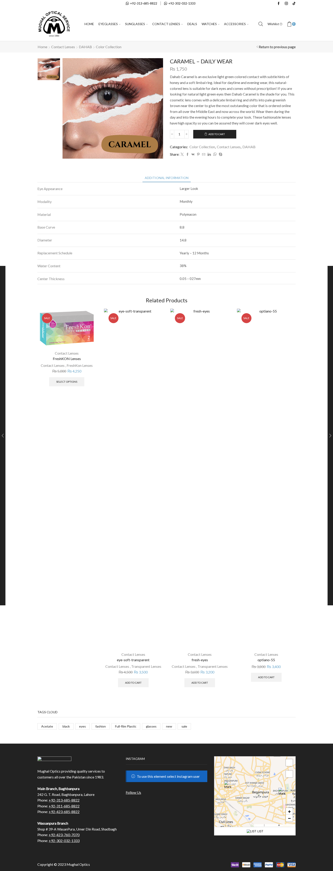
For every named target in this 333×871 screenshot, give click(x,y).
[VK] (193, 154)
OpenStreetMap (287, 825)
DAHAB (85, 47)
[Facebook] (278, 3)
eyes (82, 726)
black (66, 726)
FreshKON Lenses (67, 358)
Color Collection (108, 47)
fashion (100, 726)
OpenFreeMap (271, 825)
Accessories (235, 24)
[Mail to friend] (203, 154)
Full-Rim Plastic (125, 726)
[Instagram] (286, 3)
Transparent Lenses (146, 666)
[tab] (166, 177)
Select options (66, 381)
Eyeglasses (108, 24)
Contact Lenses (166, 24)
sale (184, 726)
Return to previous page (277, 47)
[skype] (220, 154)
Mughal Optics (78, 864)
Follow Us (133, 792)
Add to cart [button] (133, 682)
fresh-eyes (200, 660)
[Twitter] (182, 154)
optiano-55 (266, 660)
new (169, 726)
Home (89, 24)
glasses (151, 726)
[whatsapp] (215, 154)
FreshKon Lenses (80, 365)
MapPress (259, 825)
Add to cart (216, 134)
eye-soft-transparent (133, 660)
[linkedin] (209, 154)
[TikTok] (294, 3)
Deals (192, 24)
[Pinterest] (198, 154)
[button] (282, 791)
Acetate (47, 726)
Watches (209, 24)
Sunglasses (135, 24)
